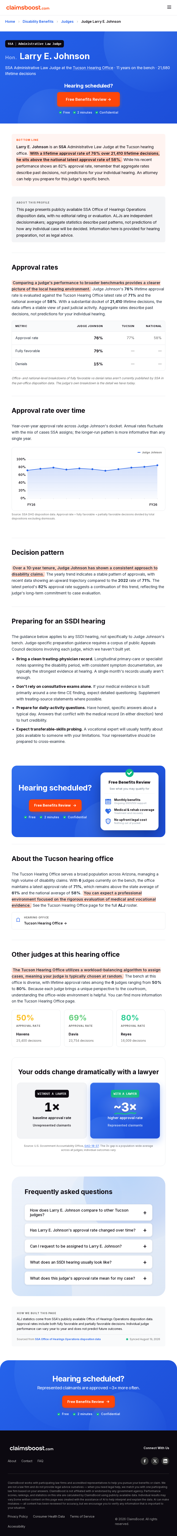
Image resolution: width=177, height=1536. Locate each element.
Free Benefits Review (52, 805)
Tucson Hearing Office (93, 67)
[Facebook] (145, 1461)
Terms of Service (82, 1516)
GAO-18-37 (91, 1145)
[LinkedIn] (165, 1461)
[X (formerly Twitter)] (155, 1461)
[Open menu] (169, 7)
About (12, 1461)
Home (10, 21)
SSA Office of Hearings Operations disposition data (68, 1339)
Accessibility (16, 1526)
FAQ (40, 1461)
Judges (67, 21)
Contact (26, 1461)
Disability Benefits (38, 21)
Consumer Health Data (49, 1516)
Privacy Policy (18, 1516)
